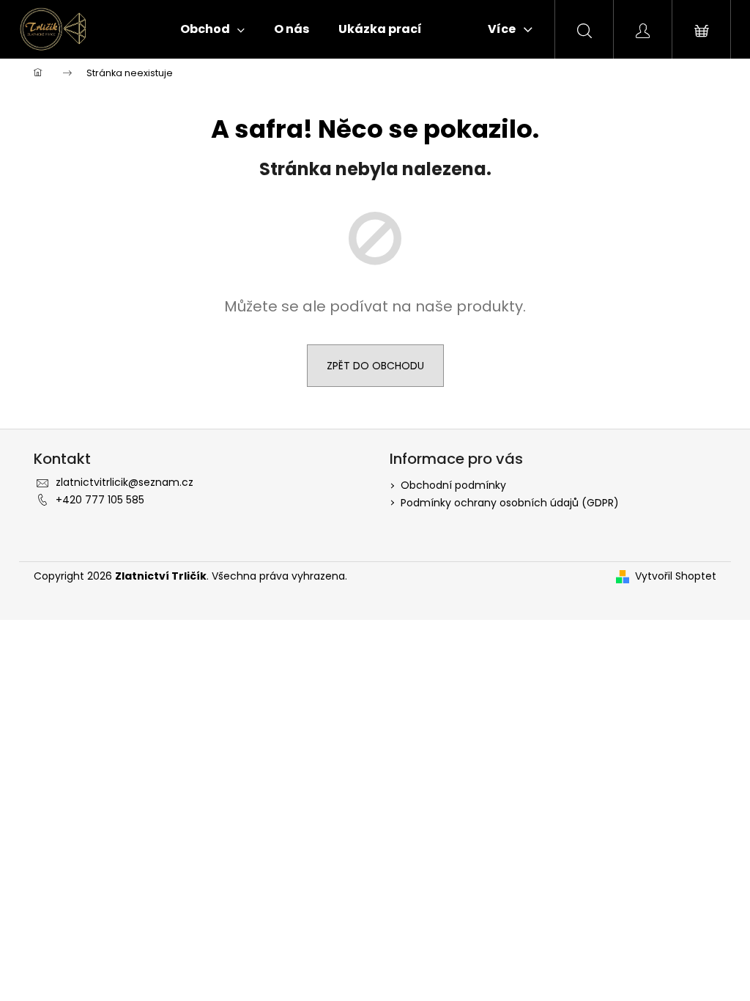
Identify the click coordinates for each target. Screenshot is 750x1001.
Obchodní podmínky (453, 485)
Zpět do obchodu (375, 365)
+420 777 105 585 (100, 499)
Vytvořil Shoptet (675, 576)
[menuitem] (212, 29)
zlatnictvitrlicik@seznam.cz (124, 482)
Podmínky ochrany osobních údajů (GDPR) (510, 502)
